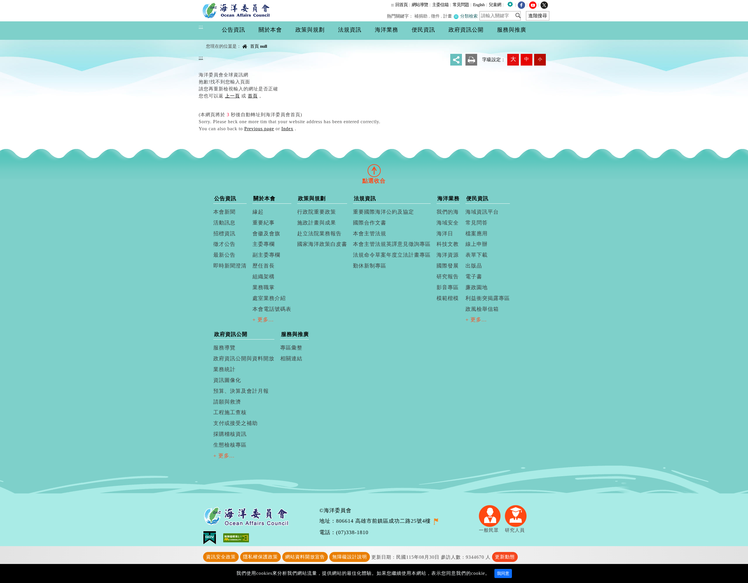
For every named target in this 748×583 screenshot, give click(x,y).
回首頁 (401, 4)
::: (392, 4)
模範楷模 (448, 298)
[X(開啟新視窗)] (544, 4)
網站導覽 (420, 4)
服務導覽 (224, 348)
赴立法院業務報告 (319, 233)
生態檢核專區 (230, 445)
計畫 (447, 15)
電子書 (473, 277)
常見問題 (461, 4)
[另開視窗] (435, 521)
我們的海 (448, 212)
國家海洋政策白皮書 (322, 244)
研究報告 (448, 277)
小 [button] (540, 59)
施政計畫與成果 (316, 223)
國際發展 (448, 266)
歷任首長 (263, 266)
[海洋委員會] (237, 10)
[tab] (374, 170)
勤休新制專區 (369, 266)
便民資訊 (477, 198)
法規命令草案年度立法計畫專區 (392, 255)
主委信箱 (440, 4)
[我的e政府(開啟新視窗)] (213, 537)
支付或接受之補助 (235, 423)
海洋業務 (448, 198)
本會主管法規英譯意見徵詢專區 (392, 244)
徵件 (435, 15)
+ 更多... (263, 320)
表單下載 (476, 255)
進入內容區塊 (15, 3)
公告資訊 (225, 198)
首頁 (254, 46)
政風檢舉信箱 (482, 309)
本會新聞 (224, 212)
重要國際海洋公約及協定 (383, 212)
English (479, 4)
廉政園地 (476, 287)
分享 (456, 60)
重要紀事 (263, 223)
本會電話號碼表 (271, 309)
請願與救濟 (227, 402)
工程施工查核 (230, 412)
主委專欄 (263, 244)
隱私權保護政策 (260, 556)
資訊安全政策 (221, 556)
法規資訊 (365, 198)
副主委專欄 (266, 255)
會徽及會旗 (266, 233)
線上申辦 (476, 244)
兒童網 (495, 4)
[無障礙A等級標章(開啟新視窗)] (236, 537)
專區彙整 (291, 348)
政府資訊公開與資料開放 (243, 358)
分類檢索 (468, 15)
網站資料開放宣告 (305, 556)
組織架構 (263, 277)
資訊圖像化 (227, 380)
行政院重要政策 (316, 212)
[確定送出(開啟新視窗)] (519, 15)
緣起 (258, 212)
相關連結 (291, 358)
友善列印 (471, 60)
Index (287, 128)
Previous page (259, 128)
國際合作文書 (369, 223)
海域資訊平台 (482, 212)
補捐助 (420, 15)
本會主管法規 (369, 233)
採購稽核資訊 (230, 434)
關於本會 (264, 198)
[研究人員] (518, 515)
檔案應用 (476, 233)
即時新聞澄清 (230, 266)
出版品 (473, 266)
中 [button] (526, 58)
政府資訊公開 (230, 334)
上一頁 (232, 95)
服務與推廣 (295, 334)
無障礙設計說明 (349, 556)
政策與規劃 (312, 198)
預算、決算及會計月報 (241, 391)
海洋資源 (448, 255)
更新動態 (505, 556)
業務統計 (224, 369)
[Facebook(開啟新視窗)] (521, 4)
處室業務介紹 (269, 298)
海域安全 (448, 223)
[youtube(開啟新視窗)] (532, 4)
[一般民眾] (492, 515)
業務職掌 (263, 287)
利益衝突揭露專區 (487, 298)
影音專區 (448, 287)
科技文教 (448, 244)
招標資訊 (224, 233)
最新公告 (224, 255)
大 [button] (513, 59)
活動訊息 (224, 223)
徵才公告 (224, 244)
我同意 (503, 573)
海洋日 (445, 233)
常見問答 (476, 223)
